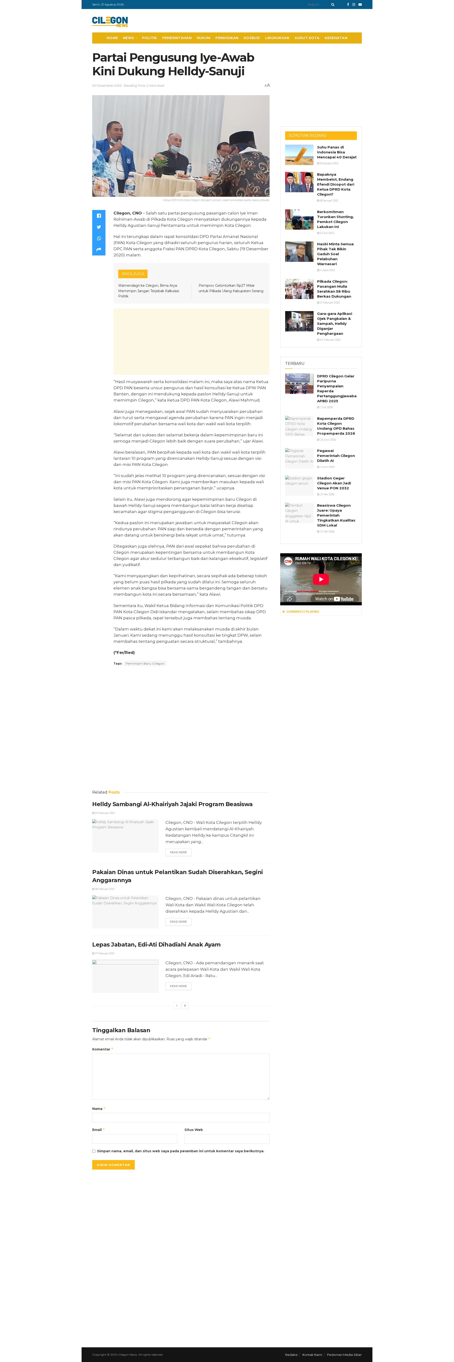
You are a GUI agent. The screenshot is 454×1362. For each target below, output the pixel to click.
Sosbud (252, 38)
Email (98, 1129)
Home (112, 38)
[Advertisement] (192, 341)
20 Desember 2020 (107, 85)
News (128, 38)
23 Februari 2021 (104, 813)
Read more (178, 852)
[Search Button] (332, 4)
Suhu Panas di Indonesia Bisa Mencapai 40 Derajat (337, 152)
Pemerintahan (177, 38)
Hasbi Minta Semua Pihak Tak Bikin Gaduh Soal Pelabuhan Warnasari (335, 254)
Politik (149, 38)
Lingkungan (277, 38)
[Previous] (176, 1005)
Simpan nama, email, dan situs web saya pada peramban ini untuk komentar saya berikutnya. (180, 1151)
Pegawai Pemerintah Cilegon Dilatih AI (336, 455)
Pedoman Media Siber (344, 1355)
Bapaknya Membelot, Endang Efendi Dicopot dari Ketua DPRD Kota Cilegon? (335, 184)
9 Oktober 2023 (328, 163)
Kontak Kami (312, 1355)
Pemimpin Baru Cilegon (145, 663)
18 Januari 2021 (328, 200)
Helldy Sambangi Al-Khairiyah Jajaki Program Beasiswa (172, 804)
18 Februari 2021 (104, 889)
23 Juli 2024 (327, 233)
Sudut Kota (307, 38)
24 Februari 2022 (330, 339)
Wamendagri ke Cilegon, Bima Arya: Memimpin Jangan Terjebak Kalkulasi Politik (148, 290)
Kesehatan (336, 38)
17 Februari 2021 (104, 953)
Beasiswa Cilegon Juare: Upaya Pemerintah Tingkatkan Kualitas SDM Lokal (336, 515)
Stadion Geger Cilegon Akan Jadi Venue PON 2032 (334, 483)
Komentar (103, 1049)
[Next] (185, 1005)
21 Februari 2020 (329, 302)
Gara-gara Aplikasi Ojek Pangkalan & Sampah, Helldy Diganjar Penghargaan (334, 323)
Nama (99, 1108)
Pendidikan (226, 38)
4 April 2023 (327, 270)
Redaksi (291, 1355)
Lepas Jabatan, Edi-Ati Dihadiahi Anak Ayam (156, 944)
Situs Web (193, 1130)
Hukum (203, 38)
